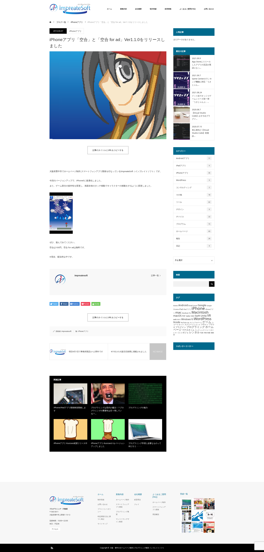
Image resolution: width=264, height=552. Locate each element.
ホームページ (193, 231)
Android (183, 305)
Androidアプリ (193, 158)
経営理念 (137, 499)
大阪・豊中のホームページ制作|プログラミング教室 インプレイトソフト (137, 548)
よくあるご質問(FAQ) (188, 9)
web (175, 319)
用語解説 (155, 514)
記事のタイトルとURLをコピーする (108, 150)
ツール (193, 202)
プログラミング (195, 327)
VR (209, 315)
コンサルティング (193, 187)
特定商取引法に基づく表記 (104, 517)
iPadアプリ (193, 165)
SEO (192, 316)
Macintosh (200, 312)
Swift (197, 315)
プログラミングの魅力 (138, 407)
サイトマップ (103, 524)
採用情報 (168, 9)
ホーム (109, 9)
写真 (201, 333)
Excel (190, 305)
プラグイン (181, 327)
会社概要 (138, 9)
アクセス (55, 529)
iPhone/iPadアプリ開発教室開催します (70, 409)
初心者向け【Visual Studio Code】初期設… (200, 133)
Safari (188, 316)
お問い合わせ (209, 9)
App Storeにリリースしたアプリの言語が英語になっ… (201, 64)
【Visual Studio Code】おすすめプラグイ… (201, 116)
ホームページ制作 (122, 499)
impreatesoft (81, 275)
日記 (193, 245)
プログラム (193, 224)
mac (178, 312)
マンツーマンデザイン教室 (122, 520)
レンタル (194, 332)
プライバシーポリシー (104, 510)
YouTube (184, 322)
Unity (204, 315)
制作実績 (153, 9)
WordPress (193, 180)
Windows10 (187, 319)
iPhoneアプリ (75, 31)
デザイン (193, 209)
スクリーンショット (193, 324)
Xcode (176, 322)
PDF (183, 316)
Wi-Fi (179, 319)
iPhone (198, 308)
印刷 (205, 333)
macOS (177, 315)
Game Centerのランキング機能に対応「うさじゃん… (202, 81)
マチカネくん (188, 329)
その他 (193, 194)
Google (202, 305)
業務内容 (123, 9)
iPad (181, 309)
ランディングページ (202, 330)
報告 (193, 238)
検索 (208, 333)
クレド (136, 504)
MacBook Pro (186, 313)
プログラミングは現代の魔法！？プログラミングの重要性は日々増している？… (107, 410)
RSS (52, 547)
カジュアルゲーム (196, 322)
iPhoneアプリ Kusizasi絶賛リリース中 (70, 443)
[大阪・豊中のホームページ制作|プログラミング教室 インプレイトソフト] (91, 9)
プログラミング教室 (122, 512)
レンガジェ (183, 332)
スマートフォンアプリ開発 (122, 505)
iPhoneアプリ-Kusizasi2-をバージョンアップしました (108, 445)
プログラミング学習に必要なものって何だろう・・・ (144, 445)
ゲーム (206, 322)
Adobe (175, 306)
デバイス (193, 216)
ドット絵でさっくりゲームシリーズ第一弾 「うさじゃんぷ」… (201, 98)
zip (188, 322)
